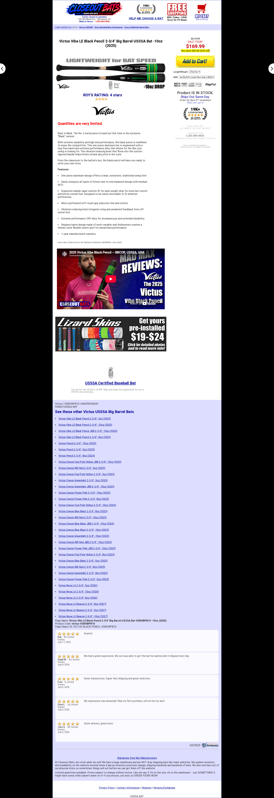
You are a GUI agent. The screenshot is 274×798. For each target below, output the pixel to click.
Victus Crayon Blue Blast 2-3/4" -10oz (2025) (84, 529)
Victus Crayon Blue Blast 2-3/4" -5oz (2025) (83, 560)
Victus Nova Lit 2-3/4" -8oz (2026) (78, 597)
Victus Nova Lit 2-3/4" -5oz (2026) (78, 585)
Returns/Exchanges (164, 787)
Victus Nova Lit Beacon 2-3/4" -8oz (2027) (82, 604)
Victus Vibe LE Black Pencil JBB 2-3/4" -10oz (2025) (88, 431)
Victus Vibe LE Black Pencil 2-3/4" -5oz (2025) (85, 418)
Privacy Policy (107, 787)
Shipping (146, 787)
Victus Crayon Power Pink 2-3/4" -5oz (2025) (84, 579)
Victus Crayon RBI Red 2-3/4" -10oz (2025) (83, 517)
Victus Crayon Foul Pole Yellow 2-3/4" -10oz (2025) (87, 505)
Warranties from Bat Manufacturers (137, 758)
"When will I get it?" (195, 103)
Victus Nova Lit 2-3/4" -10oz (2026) (79, 591)
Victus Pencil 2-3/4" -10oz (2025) (77, 443)
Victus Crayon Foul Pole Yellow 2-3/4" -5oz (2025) (87, 474)
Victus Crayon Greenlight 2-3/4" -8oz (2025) (83, 573)
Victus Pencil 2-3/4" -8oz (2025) (77, 455)
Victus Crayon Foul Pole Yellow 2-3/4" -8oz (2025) (87, 554)
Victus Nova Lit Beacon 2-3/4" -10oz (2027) (83, 616)
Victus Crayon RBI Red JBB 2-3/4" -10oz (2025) (85, 542)
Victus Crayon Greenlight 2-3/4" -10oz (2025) (84, 536)
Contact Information (128, 787)
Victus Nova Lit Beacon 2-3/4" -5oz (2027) (82, 610)
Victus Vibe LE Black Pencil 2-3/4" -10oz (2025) (85, 424)
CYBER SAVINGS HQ (63, 27)
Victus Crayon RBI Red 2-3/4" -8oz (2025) (82, 566)
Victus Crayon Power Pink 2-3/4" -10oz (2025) (84, 492)
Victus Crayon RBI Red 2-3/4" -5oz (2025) (82, 468)
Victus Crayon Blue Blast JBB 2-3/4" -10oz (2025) (86, 523)
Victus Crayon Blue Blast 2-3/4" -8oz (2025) (83, 511)
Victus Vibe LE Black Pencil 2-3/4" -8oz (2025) (85, 437)
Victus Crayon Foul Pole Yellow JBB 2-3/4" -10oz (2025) (90, 461)
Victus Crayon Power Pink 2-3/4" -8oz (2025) (84, 498)
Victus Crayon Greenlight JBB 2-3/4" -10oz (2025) (86, 486)
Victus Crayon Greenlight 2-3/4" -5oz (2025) (83, 480)
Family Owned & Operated (94, 17)
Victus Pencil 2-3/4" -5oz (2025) (77, 449)
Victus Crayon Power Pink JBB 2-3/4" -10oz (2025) (87, 548)
